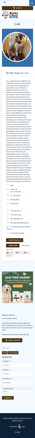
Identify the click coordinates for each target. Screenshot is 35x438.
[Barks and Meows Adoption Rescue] (10, 15)
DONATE (19, 8)
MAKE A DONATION (14, 340)
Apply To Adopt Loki (15, 240)
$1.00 (4, 353)
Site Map (17, 432)
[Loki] (16, 47)
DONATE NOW (13, 245)
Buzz (23, 426)
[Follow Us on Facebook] (4, 2)
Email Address (7, 378)
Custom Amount (13, 353)
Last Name (5, 370)
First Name (5, 361)
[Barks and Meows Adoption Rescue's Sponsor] (17, 287)
